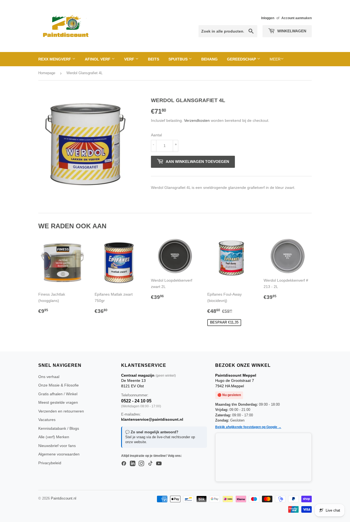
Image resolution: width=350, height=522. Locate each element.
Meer (275, 59)
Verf (129, 59)
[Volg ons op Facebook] (124, 464)
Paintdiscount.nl (63, 498)
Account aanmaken (296, 18)
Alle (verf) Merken (53, 437)
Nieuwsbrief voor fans (57, 445)
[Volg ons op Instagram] (141, 464)
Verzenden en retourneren (61, 411)
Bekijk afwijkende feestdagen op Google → (248, 427)
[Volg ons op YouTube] (159, 464)
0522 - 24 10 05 (136, 401)
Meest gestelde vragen (58, 402)
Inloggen (267, 18)
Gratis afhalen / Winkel (57, 394)
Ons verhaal (48, 376)
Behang (209, 59)
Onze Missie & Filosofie (58, 385)
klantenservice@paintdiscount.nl (152, 419)
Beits (153, 59)
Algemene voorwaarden (59, 454)
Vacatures (47, 419)
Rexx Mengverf (55, 59)
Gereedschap (242, 59)
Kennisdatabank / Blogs (58, 428)
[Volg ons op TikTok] (150, 464)
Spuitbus (178, 59)
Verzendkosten (197, 120)
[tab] (231, 198)
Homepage (46, 73)
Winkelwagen (291, 31)
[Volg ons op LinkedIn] (132, 464)
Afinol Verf (98, 59)
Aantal (156, 135)
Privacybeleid (49, 463)
